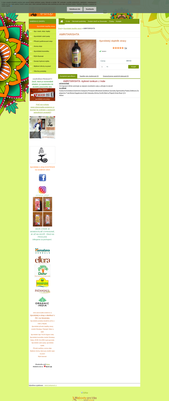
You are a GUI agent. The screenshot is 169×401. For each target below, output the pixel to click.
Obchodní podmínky (79, 21)
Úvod (60, 28)
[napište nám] (42, 155)
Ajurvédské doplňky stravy (72, 28)
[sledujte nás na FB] (42, 175)
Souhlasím (90, 9)
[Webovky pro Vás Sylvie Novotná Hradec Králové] (84, 398)
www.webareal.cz (50, 385)
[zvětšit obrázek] (42, 127)
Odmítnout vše (74, 9)
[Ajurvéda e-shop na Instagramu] (42, 189)
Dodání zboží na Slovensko (97, 21)
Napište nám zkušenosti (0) (89, 76)
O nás (68, 21)
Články (111, 21)
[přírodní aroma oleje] (42, 194)
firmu (48, 364)
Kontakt (118, 21)
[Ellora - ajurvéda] (42, 260)
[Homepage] (62, 21)
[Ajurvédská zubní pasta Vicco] (42, 89)
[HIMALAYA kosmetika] (42, 251)
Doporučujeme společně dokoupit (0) (116, 76)
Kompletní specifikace (67, 76)
